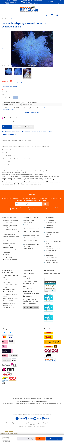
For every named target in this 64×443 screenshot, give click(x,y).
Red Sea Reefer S (8, 292)
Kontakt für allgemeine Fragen (31, 293)
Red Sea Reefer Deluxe (52, 243)
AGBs (43, 398)
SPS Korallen (49, 225)
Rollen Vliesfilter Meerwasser (10, 298)
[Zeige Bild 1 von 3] (29, 65)
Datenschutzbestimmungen (47, 114)
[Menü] (4, 14)
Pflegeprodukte (7, 287)
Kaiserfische (6, 254)
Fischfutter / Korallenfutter (10, 259)
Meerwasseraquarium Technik (11, 231)
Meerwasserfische (8, 247)
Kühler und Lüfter (50, 239)
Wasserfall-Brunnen (51, 260)
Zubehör (48, 253)
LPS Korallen (49, 227)
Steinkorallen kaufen (51, 222)
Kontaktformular (28, 248)
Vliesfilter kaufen (7, 279)
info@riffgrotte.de (27, 288)
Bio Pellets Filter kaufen (52, 250)
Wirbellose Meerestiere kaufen (54, 230)
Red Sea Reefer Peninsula (10, 289)
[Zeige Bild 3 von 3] (35, 65)
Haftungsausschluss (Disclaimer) (20, 398)
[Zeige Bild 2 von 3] (32, 65)
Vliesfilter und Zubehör (52, 262)
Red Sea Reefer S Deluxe (10, 284)
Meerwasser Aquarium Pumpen (11, 249)
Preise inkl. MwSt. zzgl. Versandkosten (9, 86)
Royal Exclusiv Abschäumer (10, 234)
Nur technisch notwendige (26, 438)
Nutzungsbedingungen (8, 109)
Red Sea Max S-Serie (8, 307)
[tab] (7, 127)
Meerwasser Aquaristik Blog (31, 235)
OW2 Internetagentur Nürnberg (39, 401)
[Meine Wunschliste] (52, 14)
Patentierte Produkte (29, 237)
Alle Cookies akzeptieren (54, 438)
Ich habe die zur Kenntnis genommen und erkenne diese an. (33, 209)
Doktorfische (6, 282)
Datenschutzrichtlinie (44, 107)
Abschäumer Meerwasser (52, 232)
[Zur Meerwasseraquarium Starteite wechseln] (32, 9)
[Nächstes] (61, 49)
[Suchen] (47, 14)
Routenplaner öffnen (32, 307)
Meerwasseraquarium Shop (10, 220)
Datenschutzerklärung (36, 398)
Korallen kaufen (50, 220)
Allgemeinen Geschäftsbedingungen (30, 114)
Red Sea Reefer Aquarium (10, 229)
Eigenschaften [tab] (18, 126)
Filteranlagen (6, 252)
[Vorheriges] (3, 49)
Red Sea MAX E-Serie (9, 301)
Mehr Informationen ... (6, 441)
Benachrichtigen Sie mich (32, 112)
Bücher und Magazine (51, 257)
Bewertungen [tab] (28, 126)
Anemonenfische (7, 257)
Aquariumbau (28, 224)
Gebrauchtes (49, 255)
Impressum (49, 398)
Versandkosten (31, 423)
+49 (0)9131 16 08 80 (31, 281)
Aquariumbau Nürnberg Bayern (54, 241)
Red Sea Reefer (7, 222)
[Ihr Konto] (57, 14)
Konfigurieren (40, 438)
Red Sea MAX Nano (8, 310)
